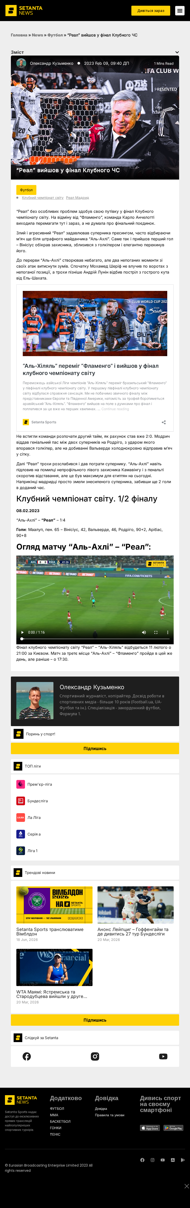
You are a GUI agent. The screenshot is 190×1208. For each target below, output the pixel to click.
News (37, 34)
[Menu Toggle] (180, 10)
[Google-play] (183, 1160)
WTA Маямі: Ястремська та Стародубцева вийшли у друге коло (49, 996)
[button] (177, 52)
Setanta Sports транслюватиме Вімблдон (50, 931)
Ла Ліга (34, 817)
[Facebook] (142, 1160)
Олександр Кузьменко (51, 63)
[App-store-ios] (173, 1160)
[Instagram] (152, 1160)
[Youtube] (163, 1160)
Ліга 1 (32, 850)
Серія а (34, 834)
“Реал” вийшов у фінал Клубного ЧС (68, 170)
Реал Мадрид (77, 197)
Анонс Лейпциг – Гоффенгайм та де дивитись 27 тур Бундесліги (132, 931)
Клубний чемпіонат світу (43, 197)
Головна (19, 34)
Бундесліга (37, 801)
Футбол (55, 34)
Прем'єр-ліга (39, 784)
